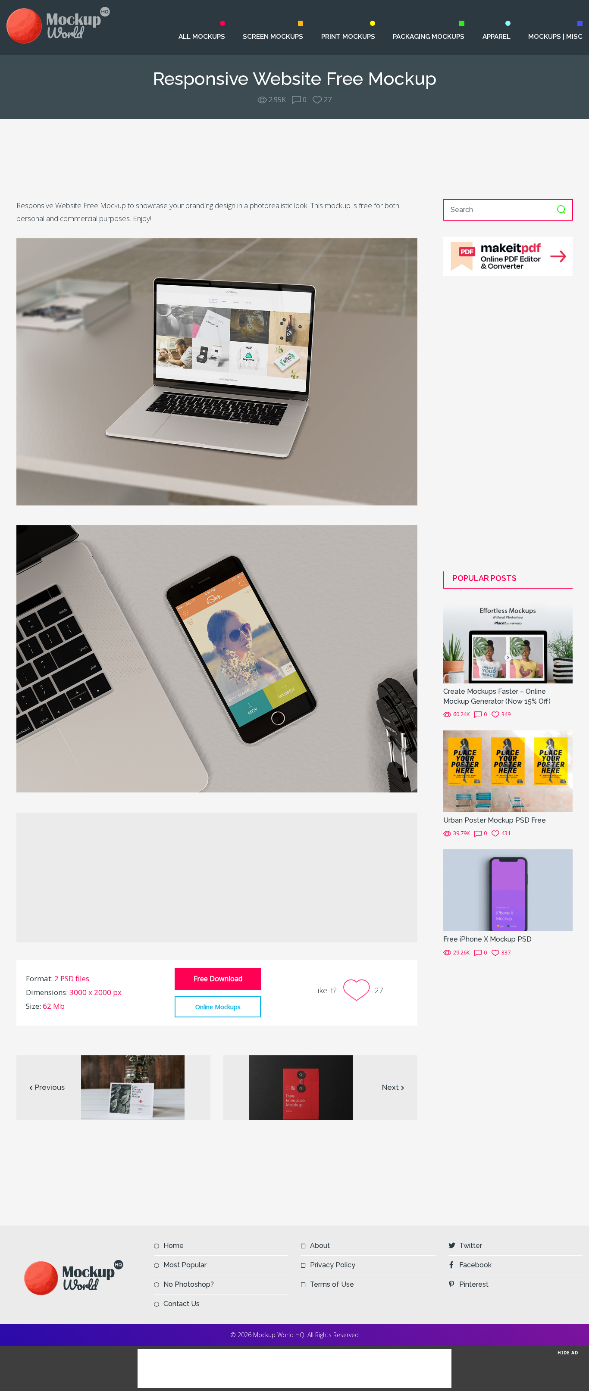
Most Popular (185, 1265)
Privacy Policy (332, 1265)
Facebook (475, 1265)
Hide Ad (568, 1353)
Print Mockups (348, 37)
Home (173, 1245)
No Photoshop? (188, 1284)
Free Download (218, 978)
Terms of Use (332, 1284)
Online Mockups (218, 1006)
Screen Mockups (273, 37)
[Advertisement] (294, 159)
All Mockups (202, 37)
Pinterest (474, 1284)
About (320, 1245)
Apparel (496, 37)
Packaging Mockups (428, 37)
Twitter (470, 1245)
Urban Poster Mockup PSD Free (494, 820)
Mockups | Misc (555, 37)
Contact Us (181, 1304)
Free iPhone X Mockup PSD (487, 939)
